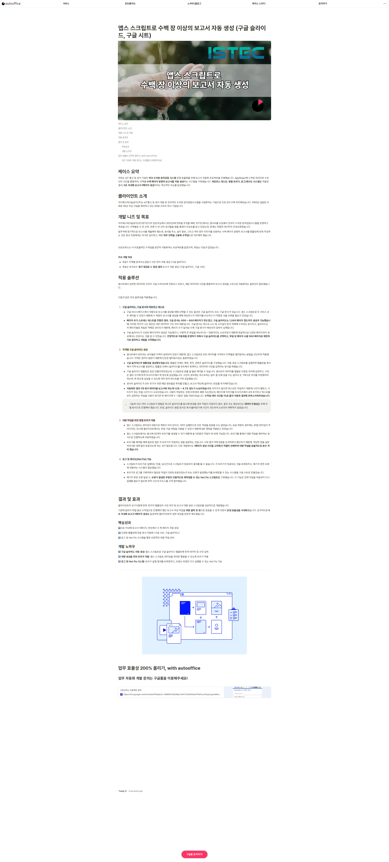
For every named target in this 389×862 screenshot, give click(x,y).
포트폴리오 (130, 3)
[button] (385, 4)
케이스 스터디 (258, 3)
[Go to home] (11, 3)
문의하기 (323, 3)
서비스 (66, 3)
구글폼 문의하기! (194, 854)
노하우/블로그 (194, 3)
